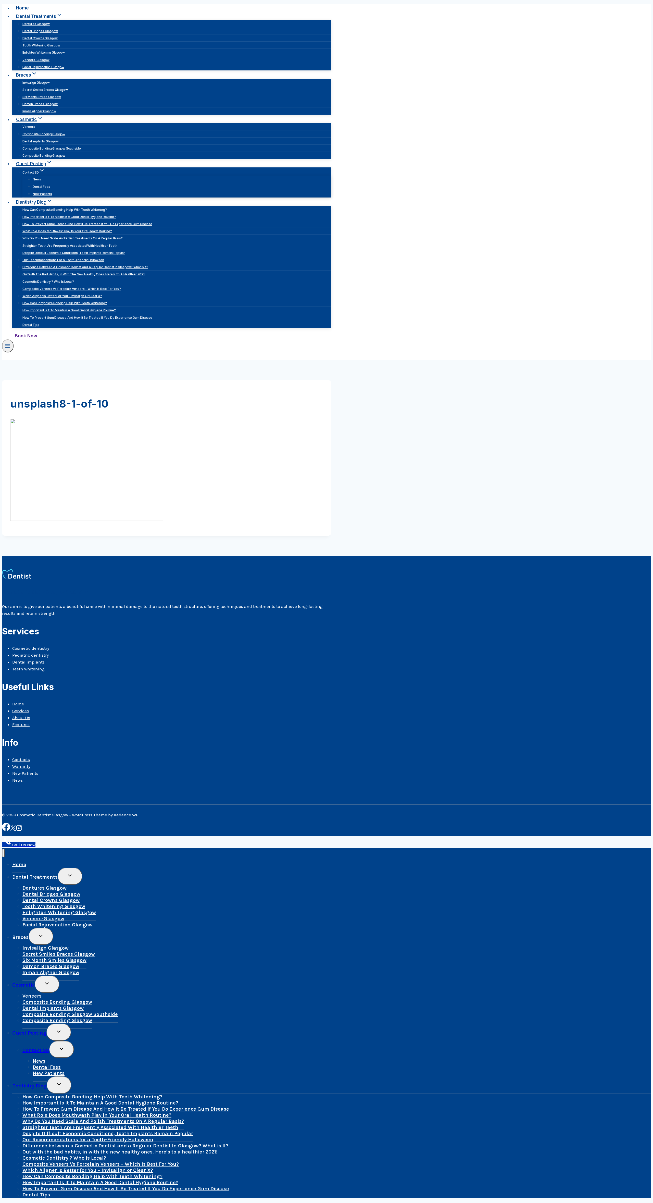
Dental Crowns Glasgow (40, 38)
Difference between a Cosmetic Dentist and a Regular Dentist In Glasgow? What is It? (85, 267)
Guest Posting (29, 1033)
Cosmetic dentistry (30, 648)
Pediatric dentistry (30, 655)
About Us (21, 717)
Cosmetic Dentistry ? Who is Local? (48, 282)
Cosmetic (23, 985)
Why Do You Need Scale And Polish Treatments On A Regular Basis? (72, 238)
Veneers (28, 127)
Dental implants (28, 662)
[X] (13, 829)
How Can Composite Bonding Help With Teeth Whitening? (64, 210)
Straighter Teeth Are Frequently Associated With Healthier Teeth (69, 246)
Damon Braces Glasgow (40, 104)
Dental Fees (41, 187)
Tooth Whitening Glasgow (41, 45)
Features (21, 724)
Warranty (21, 766)
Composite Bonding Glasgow (43, 134)
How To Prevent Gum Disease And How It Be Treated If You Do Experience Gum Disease (87, 224)
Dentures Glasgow (36, 24)
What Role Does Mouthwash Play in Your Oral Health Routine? (67, 231)
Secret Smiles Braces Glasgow (45, 90)
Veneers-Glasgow (35, 60)
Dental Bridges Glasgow (40, 31)
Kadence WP (126, 814)
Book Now (26, 335)
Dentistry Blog (29, 1086)
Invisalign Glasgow (35, 82)
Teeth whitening (28, 668)
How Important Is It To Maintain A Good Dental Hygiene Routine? (69, 217)
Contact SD (35, 1050)
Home (22, 7)
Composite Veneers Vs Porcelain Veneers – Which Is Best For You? (71, 289)
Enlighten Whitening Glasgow (43, 52)
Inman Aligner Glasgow (39, 111)
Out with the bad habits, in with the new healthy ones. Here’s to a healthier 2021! (83, 274)
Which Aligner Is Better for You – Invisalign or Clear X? (62, 296)
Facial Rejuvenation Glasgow (43, 67)
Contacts (21, 759)
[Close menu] (3, 853)
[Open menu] (8, 345)
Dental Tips (30, 325)
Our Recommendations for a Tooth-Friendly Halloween (63, 260)
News (37, 179)
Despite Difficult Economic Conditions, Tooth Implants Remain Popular (73, 253)
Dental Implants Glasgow (40, 141)
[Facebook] (6, 829)
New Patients (42, 194)
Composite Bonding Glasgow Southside (51, 148)
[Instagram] (19, 829)
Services (20, 710)
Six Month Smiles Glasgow (41, 97)
